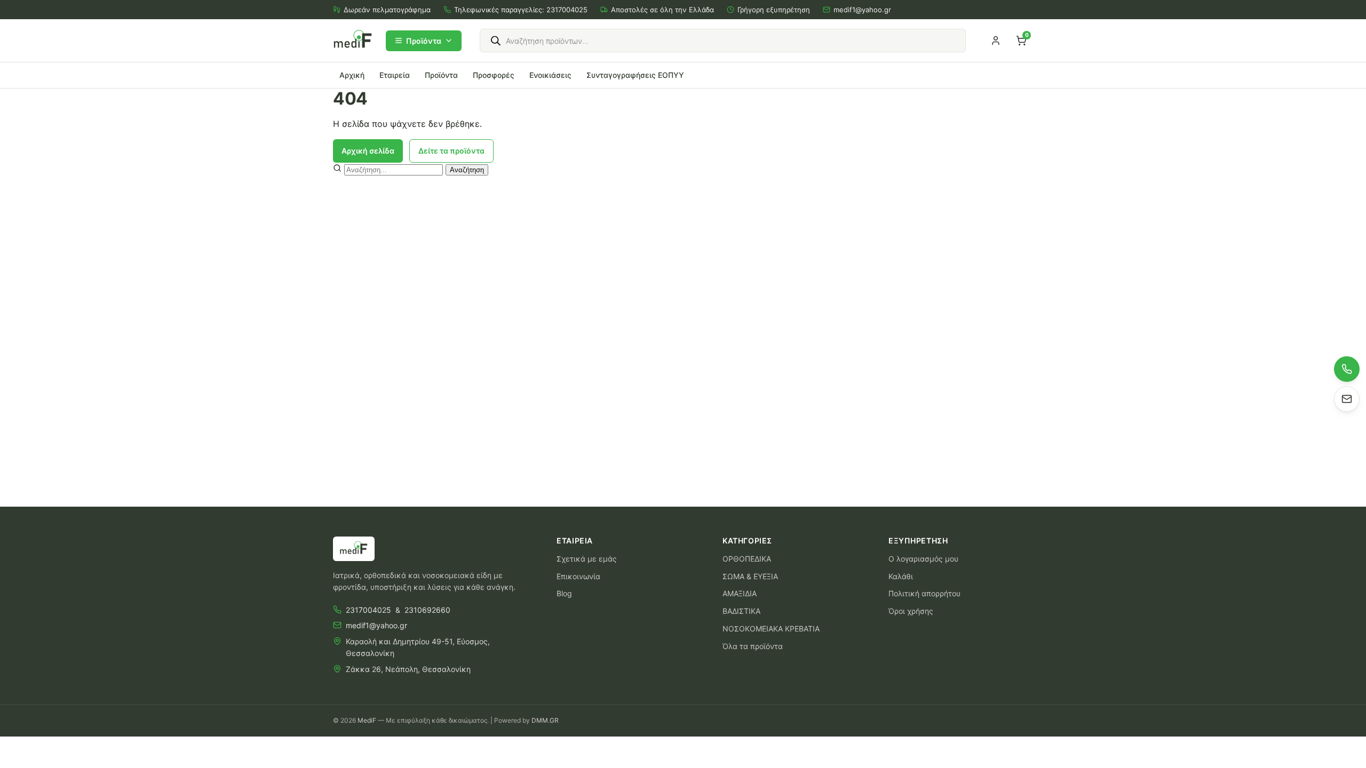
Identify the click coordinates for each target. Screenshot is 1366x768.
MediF (367, 720)
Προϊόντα (423, 40)
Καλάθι (900, 576)
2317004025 (566, 9)
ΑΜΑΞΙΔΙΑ (739, 593)
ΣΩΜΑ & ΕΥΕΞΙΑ (750, 576)
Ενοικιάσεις (550, 74)
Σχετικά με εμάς (587, 558)
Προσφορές (493, 74)
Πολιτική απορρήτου (924, 593)
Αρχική (351, 74)
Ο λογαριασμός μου (923, 558)
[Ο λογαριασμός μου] (995, 40)
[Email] (1347, 399)
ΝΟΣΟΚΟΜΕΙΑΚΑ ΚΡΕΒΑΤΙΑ (771, 628)
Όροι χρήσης (910, 610)
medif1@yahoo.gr (862, 9)
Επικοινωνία (578, 576)
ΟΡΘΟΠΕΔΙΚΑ (746, 558)
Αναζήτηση (467, 170)
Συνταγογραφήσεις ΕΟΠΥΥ (635, 74)
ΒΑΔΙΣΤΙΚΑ (741, 610)
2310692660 (427, 609)
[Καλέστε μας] (1347, 369)
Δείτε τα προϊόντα (451, 150)
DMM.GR (545, 720)
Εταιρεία (394, 74)
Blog (564, 593)
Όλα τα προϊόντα (752, 646)
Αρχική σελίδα (368, 150)
